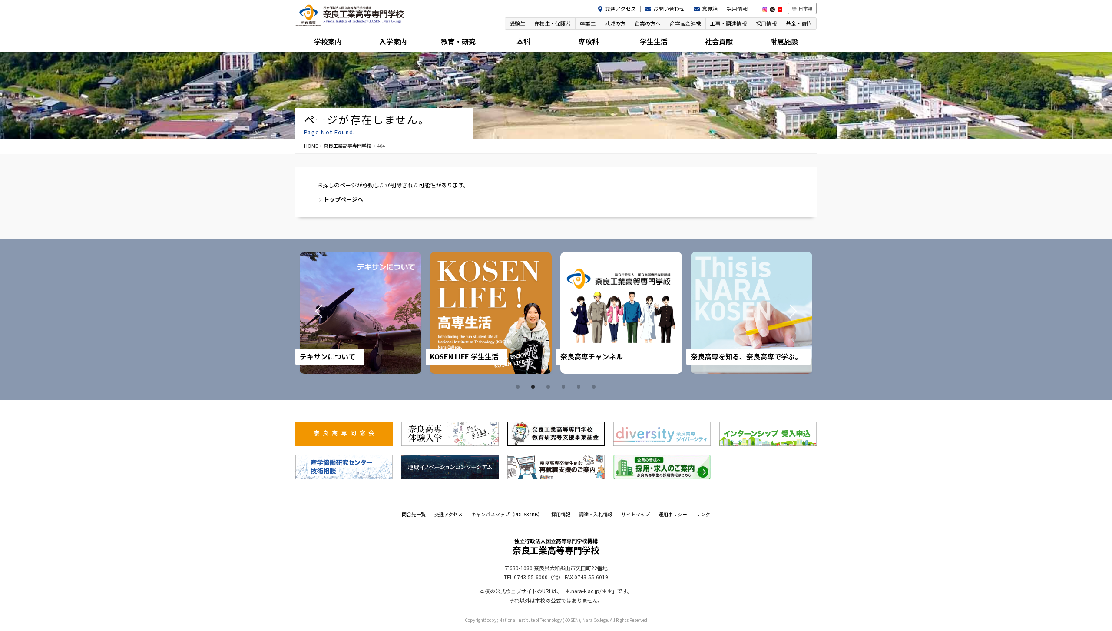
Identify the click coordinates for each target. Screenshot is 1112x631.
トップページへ (343, 199)
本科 (523, 41)
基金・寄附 (799, 23)
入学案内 (393, 41)
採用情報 (737, 8)
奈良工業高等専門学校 (347, 145)
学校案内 (328, 41)
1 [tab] (519, 386)
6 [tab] (595, 386)
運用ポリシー (673, 514)
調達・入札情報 (595, 514)
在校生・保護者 (552, 23)
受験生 (517, 23)
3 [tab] (549, 386)
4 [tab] (564, 386)
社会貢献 (719, 41)
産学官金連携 (685, 23)
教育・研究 (458, 41)
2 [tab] (534, 386)
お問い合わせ (669, 8)
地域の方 (615, 23)
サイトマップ (635, 514)
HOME (311, 145)
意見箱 (710, 8)
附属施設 (784, 41)
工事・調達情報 (728, 23)
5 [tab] (580, 386)
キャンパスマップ (507, 514)
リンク (703, 514)
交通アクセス (620, 8)
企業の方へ (648, 23)
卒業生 (588, 23)
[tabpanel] (360, 313)
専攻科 (588, 41)
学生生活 (654, 41)
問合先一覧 (414, 514)
